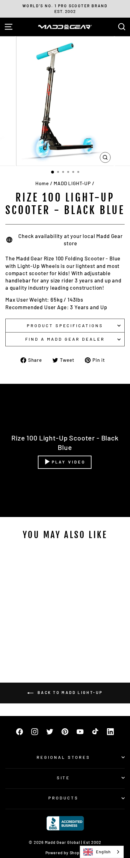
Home (42, 183)
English (103, 851)
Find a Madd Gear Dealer (64, 339)
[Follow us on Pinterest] (65, 731)
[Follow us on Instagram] (34, 731)
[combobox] (102, 852)
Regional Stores (63, 757)
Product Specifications (65, 325)
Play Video (69, 461)
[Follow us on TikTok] (95, 731)
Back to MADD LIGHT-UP (69, 692)
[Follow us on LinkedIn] (110, 731)
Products (63, 797)
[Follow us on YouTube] (80, 731)
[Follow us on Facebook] (19, 731)
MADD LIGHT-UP (72, 183)
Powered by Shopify (65, 852)
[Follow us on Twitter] (50, 731)
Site (63, 777)
